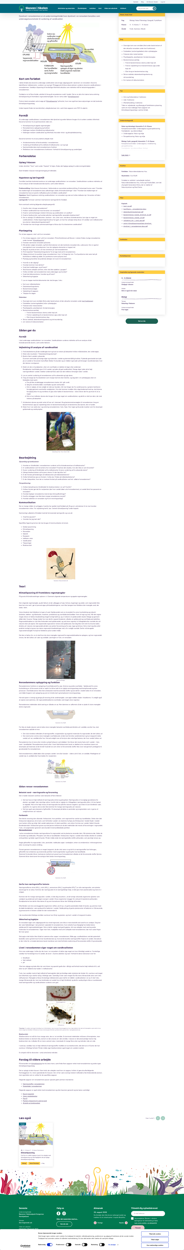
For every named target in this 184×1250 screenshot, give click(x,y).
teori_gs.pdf (127, 206)
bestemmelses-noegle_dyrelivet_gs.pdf (137, 215)
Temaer (22, 1124)
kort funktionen (87, 301)
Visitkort (123, 8)
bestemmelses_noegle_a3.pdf (133, 218)
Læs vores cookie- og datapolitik (145, 1223)
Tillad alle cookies (155, 1234)
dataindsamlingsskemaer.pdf (133, 212)
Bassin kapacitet (28, 1094)
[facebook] (58, 1214)
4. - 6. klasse (126, 278)
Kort (100, 8)
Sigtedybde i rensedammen (32, 1086)
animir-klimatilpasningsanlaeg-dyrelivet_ (137, 223)
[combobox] (144, 8)
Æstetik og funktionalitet (31, 1103)
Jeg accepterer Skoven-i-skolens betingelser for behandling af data (146, 1220)
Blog (142, 2)
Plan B (25, 1099)
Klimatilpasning (51, 101)
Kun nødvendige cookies (155, 1245)
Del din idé (64, 1224)
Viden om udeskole (110, 8)
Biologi (124, 297)
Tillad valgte (155, 1239)
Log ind (163, 2)
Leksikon (92, 8)
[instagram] (64, 1214)
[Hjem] (33, 8)
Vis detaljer (112, 1244)
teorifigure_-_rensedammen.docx (134, 209)
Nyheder (135, 2)
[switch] (68, 1244)
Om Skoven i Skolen (152, 2)
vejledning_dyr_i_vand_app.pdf (134, 221)
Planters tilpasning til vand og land (35, 1101)
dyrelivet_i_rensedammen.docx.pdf (135, 226)
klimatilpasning (73, 97)
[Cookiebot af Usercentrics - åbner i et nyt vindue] (25, 1246)
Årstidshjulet (82, 8)
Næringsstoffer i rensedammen (33, 1084)
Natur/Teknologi (34, 1163)
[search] (154, 8)
